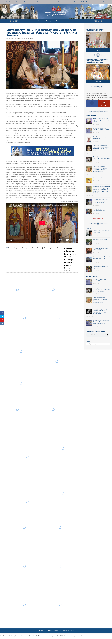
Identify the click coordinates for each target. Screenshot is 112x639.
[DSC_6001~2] (24, 566)
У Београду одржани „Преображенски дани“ (99, 209)
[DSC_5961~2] (27, 501)
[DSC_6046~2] (21, 383)
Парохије (49, 21)
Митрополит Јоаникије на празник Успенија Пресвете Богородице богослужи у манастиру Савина (100, 169)
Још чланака (98, 218)
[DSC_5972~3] (60, 527)
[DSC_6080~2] (53, 409)
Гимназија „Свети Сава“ (100, 2)
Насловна (41, 21)
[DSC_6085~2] (63, 448)
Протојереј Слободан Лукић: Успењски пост (100, 248)
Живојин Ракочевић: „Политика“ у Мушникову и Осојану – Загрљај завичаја (101, 258)
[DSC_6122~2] (63, 493)
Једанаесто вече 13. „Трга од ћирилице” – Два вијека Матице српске (101, 120)
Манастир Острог (62, 2)
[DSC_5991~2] (60, 604)
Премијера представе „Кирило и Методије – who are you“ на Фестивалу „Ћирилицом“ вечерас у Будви (101, 311)
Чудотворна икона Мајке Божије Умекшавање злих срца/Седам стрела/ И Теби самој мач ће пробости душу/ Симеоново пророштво (101, 189)
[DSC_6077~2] (57, 361)
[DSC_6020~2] (17, 289)
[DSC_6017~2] (24, 604)
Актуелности (70, 21)
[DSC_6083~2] (27, 457)
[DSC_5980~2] (24, 527)
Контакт (71, 2)
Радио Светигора (10, 2)
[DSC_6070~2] (21, 351)
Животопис (98, 81)
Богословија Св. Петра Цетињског (83, 2)
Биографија (98, 50)
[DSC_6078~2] (17, 409)
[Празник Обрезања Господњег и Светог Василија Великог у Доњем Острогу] (34, 248)
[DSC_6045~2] (60, 318)
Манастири (59, 21)
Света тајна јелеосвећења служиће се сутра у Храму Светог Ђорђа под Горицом (101, 158)
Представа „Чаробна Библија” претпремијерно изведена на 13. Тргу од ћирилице (101, 201)
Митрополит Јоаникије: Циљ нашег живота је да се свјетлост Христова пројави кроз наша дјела (101, 148)
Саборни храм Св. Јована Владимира (47, 2)
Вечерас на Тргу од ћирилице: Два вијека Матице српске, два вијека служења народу (101, 321)
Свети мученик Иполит (99, 178)
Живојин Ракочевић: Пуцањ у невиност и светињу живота (100, 240)
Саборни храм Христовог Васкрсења (26, 2)
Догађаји (30, 38)
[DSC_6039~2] (24, 318)
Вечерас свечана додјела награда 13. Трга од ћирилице (101, 128)
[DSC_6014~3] (60, 566)
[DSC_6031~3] (53, 289)
